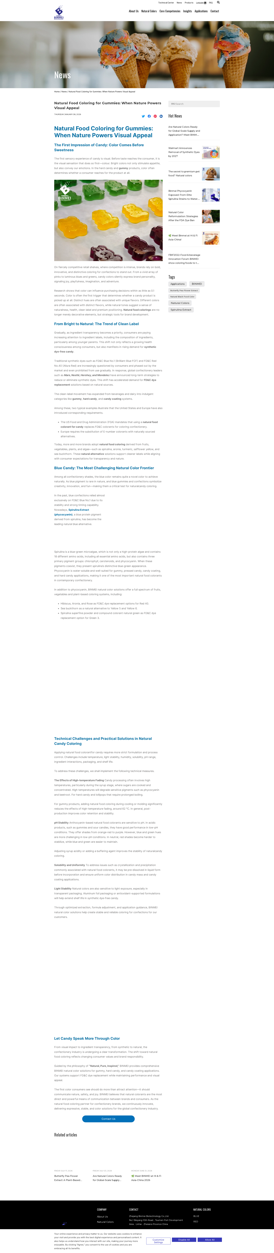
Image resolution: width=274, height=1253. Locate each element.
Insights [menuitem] (187, 11)
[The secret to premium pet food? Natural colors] (211, 173)
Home (57, 91)
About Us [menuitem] (134, 11)
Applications (178, 284)
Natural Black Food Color (182, 296)
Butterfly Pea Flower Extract (184, 290)
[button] (218, 2)
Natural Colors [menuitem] (149, 11)
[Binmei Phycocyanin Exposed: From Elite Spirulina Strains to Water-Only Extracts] (211, 195)
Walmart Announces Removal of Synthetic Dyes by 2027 (184, 152)
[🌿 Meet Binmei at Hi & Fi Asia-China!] (211, 237)
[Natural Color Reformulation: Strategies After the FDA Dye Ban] (211, 216)
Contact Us (108, 1118)
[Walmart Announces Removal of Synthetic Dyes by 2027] (211, 152)
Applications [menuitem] (201, 11)
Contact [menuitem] (214, 11)
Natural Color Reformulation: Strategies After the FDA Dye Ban (183, 216)
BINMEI (197, 283)
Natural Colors (180, 302)
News (64, 91)
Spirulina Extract (181, 309)
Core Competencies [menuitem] (170, 11)
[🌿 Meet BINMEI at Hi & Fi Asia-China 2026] (147, 1155)
